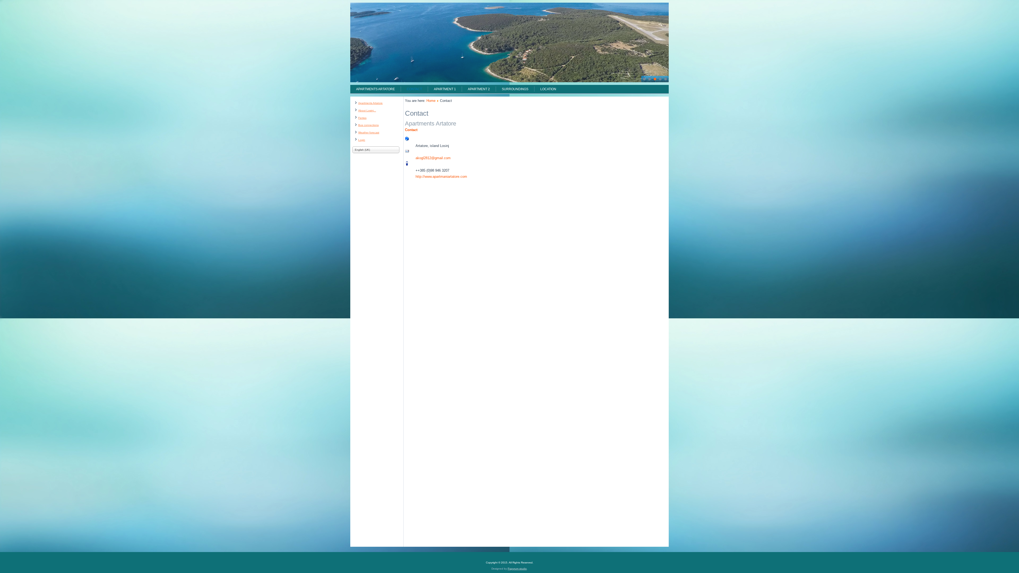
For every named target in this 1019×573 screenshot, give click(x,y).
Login (361, 139)
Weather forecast (368, 132)
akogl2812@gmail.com (433, 158)
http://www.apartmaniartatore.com (441, 177)
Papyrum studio (517, 568)
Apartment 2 (479, 89)
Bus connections (368, 125)
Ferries (362, 117)
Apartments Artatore (375, 89)
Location (548, 89)
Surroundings (515, 89)
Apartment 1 (445, 89)
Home (430, 101)
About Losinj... (367, 110)
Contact (414, 89)
